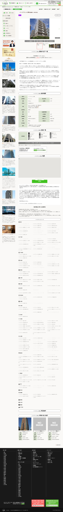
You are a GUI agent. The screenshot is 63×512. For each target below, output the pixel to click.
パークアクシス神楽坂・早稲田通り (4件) (53, 273)
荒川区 (5, 477)
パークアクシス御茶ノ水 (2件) (37, 279)
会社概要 (49, 455)
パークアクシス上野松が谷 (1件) (52, 341)
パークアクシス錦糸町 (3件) (37, 354)
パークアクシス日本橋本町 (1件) (52, 240)
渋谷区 (5, 456)
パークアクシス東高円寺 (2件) (23, 316)
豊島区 (5, 474)
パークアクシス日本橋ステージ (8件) (24, 240)
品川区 (5, 462)
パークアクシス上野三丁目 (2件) (38, 343)
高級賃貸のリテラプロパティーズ (7, 6)
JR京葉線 (29, 107)
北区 (4, 475)
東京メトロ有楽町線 (31, 105)
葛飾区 (5, 483)
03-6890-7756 (38, 148)
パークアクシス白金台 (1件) (37, 223)
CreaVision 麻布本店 (24, 148)
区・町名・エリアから (9, 25)
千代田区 (5, 455)
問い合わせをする (42, 3)
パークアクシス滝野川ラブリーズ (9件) (24, 385)
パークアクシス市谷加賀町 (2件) (23, 273)
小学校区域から (8, 33)
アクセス (49, 456)
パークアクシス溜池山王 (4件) (51, 227)
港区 (4, 452)
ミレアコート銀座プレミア (7, 105)
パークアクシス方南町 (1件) (23, 303)
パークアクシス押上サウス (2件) (52, 356)
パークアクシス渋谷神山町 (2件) (23, 267)
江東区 (5, 469)
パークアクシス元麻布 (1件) (23, 234)
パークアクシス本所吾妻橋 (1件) (23, 367)
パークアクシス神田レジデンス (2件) (53, 256)
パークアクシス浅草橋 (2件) (51, 343)
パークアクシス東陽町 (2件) (23, 324)
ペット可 (6, 28)
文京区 (5, 459)
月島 (36, 105)
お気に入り (21, 3)
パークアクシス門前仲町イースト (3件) (39, 327)
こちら (37, 57)
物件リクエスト (50, 452)
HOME (7, 12)
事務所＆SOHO (35, 459)
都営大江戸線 (30, 106)
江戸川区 (5, 484)
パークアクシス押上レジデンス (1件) (38, 370)
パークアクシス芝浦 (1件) (37, 227)
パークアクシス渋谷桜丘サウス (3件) (24, 265)
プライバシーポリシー (51, 458)
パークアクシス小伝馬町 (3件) (37, 254)
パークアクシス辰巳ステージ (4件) (52, 320)
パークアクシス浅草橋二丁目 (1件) (24, 345)
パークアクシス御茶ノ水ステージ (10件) (25, 279)
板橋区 (5, 478)
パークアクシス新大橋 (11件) (23, 332)
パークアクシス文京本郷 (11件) (52, 279)
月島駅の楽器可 (8, 18)
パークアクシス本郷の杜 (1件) (23, 281)
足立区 (5, 481)
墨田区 (5, 472)
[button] (59, 28)
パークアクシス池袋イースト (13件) (24, 381)
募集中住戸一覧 (47, 9)
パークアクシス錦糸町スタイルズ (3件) (39, 359)
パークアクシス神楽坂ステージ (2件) (24, 271)
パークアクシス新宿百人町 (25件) (24, 275)
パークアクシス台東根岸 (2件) (23, 350)
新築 (34, 458)
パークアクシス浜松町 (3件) (51, 223)
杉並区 (5, 468)
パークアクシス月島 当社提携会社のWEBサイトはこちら (30, 203)
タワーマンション (36, 462)
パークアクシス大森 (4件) (37, 307)
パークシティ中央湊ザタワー (8, 125)
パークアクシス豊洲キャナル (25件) (38, 324)
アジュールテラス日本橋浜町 (8, 199)
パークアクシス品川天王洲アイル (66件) (25, 292)
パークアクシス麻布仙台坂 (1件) (52, 225)
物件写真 (40, 9)
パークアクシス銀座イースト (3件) (38, 242)
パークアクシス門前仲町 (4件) (23, 322)
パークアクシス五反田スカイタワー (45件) (53, 292)
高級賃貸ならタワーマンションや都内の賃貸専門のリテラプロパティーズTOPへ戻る (33, 89)
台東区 (5, 471)
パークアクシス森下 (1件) (51, 327)
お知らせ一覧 (50, 462)
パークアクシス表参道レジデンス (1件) (53, 265)
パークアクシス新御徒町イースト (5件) (24, 339)
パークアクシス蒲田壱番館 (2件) (38, 309)
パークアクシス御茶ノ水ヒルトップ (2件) (25, 256)
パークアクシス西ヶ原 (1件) (23, 387)
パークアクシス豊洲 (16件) (51, 322)
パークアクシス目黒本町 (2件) (37, 285)
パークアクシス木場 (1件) (51, 324)
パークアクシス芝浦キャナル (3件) (52, 232)
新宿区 (5, 458)
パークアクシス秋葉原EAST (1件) (24, 341)
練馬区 (5, 480)
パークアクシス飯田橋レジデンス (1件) (53, 254)
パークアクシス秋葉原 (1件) (23, 254)
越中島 (33, 107)
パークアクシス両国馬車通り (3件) (52, 364)
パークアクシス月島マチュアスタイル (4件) (54, 242)
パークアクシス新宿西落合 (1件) (38, 275)
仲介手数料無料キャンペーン (38, 466)
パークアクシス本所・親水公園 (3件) (53, 359)
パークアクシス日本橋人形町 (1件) (38, 240)
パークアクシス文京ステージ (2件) (38, 281)
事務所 (6, 30)
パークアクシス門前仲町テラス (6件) (24, 329)
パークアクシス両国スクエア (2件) (38, 356)
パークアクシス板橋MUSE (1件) (52, 394)
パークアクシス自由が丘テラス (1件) (24, 285)
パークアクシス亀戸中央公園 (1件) (38, 322)
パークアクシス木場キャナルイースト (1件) (25, 327)
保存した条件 (30, 3)
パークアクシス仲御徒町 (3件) (51, 345)
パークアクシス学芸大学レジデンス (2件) (53, 285)
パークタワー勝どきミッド (7, 71)
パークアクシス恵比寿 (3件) (37, 262)
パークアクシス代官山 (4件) (23, 262)
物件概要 (53, 9)
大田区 (5, 466)
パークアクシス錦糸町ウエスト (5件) (24, 359)
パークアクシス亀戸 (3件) (22, 320)
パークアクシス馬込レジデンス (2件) (53, 307)
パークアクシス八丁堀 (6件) (51, 238)
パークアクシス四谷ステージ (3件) (52, 271)
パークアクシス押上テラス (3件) (23, 370)
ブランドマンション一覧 (37, 456)
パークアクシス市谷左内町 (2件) (38, 273)
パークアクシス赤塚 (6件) (37, 394)
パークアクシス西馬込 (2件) (23, 307)
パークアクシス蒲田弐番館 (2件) (23, 309)
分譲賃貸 (34, 465)
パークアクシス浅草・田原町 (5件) (24, 348)
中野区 (5, 465)
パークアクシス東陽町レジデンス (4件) (39, 329)
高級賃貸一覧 (17, 6)
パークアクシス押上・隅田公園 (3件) (38, 367)
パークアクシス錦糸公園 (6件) (37, 361)
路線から (6, 23)
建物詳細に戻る (7, 9)
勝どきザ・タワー (6, 88)
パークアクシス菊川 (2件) (37, 364)
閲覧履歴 (13, 3)
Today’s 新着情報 (8, 35)
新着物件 (49, 459)
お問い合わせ (17, 9)
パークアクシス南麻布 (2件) (37, 225)
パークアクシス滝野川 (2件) (51, 385)
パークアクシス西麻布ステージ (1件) (24, 227)
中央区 (21, 6)
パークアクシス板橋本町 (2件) (23, 394)
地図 (58, 9)
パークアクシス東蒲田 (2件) (37, 312)
